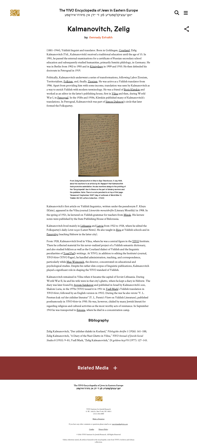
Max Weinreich (75, 262)
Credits (91, 429)
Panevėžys (52, 234)
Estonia (81, 310)
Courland (124, 50)
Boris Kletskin (132, 89)
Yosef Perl (69, 253)
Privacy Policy (103, 429)
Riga (118, 230)
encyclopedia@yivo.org (120, 424)
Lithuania (85, 226)
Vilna (115, 93)
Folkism (68, 81)
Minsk (127, 215)
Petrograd (62, 97)
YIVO (135, 241)
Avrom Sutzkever (83, 285)
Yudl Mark (112, 289)
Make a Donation (98, 419)
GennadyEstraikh (101, 37)
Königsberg (96, 66)
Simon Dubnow (115, 101)
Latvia (99, 226)
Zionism (92, 81)
